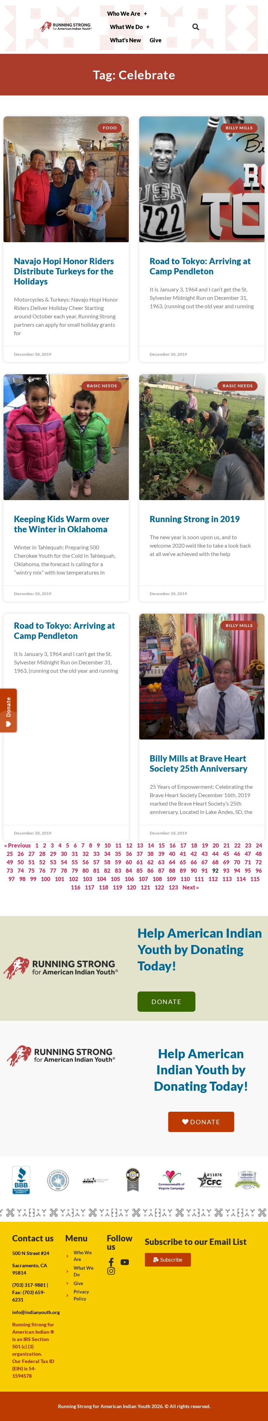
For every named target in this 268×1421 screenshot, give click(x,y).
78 (64, 870)
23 (248, 845)
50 (20, 862)
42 (194, 853)
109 (171, 878)
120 (131, 887)
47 (248, 853)
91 (204, 870)
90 (194, 870)
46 (237, 853)
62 (150, 862)
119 (117, 887)
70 (237, 862)
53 (53, 862)
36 (129, 853)
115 (255, 878)
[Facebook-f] (111, 1262)
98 (22, 878)
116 (75, 887)
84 (129, 870)
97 (11, 878)
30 (64, 853)
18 (194, 845)
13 (140, 845)
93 (226, 870)
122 (159, 887)
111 (199, 878)
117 (89, 887)
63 (161, 862)
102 (73, 878)
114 (241, 878)
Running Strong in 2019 (195, 519)
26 (20, 853)
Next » (191, 887)
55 (75, 862)
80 (85, 870)
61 (139, 862)
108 (157, 878)
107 (143, 878)
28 (42, 853)
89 (183, 870)
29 (53, 853)
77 (53, 870)
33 (96, 853)
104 (101, 878)
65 (183, 862)
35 (118, 853)
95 (248, 870)
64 (172, 862)
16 (172, 845)
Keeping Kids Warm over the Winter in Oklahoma (61, 524)
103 (87, 878)
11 (118, 845)
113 (227, 878)
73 (10, 870)
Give (156, 40)
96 (258, 870)
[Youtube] (124, 1262)
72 (258, 862)
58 (107, 862)
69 (226, 862)
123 (173, 887)
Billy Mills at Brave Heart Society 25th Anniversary (198, 763)
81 (96, 870)
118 (103, 887)
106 (129, 878)
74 (20, 870)
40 (172, 853)
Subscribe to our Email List (196, 1241)
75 (31, 870)
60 (129, 862)
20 (216, 845)
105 (115, 878)
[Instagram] (111, 1271)
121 (145, 887)
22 (237, 845)
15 (161, 845)
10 (107, 845)
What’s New (125, 40)
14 (151, 845)
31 (75, 853)
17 (183, 845)
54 (64, 862)
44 (215, 853)
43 (204, 853)
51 (31, 862)
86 (150, 870)
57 (96, 862)
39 (161, 853)
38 (150, 853)
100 (45, 878)
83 (118, 870)
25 (10, 853)
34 (107, 853)
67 (204, 862)
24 (259, 845)
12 (129, 845)
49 (10, 862)
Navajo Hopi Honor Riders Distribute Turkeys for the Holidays (64, 271)
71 (248, 862)
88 (172, 870)
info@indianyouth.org (36, 1312)
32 (85, 853)
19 (205, 845)
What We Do (126, 26)
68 (215, 862)
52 (42, 862)
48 (258, 853)
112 (213, 878)
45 (226, 853)
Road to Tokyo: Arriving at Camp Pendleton (200, 266)
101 (59, 878)
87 (161, 870)
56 (85, 862)
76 (42, 870)
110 (185, 878)
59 (118, 862)
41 (183, 853)
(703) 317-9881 (29, 1285)
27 (31, 853)
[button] (196, 27)
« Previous (17, 845)
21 (226, 845)
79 (75, 870)
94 (237, 870)
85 (139, 870)
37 (139, 853)
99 (33, 878)
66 (194, 862)
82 (107, 870)
